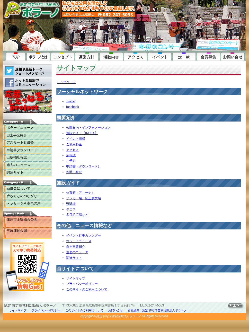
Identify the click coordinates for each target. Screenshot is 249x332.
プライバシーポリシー (82, 284)
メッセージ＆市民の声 (24, 203)
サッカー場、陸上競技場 (83, 198)
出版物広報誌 (17, 157)
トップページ (66, 82)
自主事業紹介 (17, 135)
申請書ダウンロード (22, 150)
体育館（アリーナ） (80, 192)
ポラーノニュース (20, 128)
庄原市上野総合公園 (22, 219)
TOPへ (237, 306)
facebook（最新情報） (27, 83)
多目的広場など (77, 215)
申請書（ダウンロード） (83, 166)
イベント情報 (75, 138)
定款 (184, 56)
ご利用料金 (74, 144)
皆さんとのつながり (22, 196)
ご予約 (71, 161)
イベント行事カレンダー (83, 235)
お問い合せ (233, 56)
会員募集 (208, 56)
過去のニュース (18, 165)
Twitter (70, 101)
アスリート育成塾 (20, 142)
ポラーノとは (38, 56)
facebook (72, 107)
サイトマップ (75, 278)
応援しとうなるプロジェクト (27, 102)
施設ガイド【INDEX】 (82, 133)
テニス (71, 209)
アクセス (135, 56)
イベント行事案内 (160, 56)
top (15, 56)
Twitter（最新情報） (27, 70)
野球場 (71, 204)
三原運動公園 (17, 231)
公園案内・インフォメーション (88, 127)
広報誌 (71, 155)
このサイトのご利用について (86, 289)
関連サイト (15, 172)
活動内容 (111, 56)
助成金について (18, 188)
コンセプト (62, 56)
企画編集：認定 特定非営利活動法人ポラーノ (157, 310)
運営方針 (87, 56)
